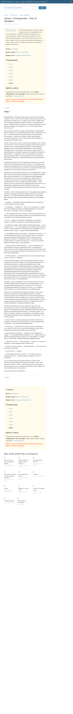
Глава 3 (11, 70)
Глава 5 (11, 77)
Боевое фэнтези (26, 55)
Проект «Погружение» (22, 52)
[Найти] (42, 7)
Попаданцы (18, 55)
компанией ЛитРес (19, 96)
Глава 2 (11, 67)
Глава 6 (11, 80)
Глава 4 (11, 73)
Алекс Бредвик (14, 49)
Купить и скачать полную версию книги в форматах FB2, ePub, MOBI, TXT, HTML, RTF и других (24, 100)
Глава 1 (11, 64)
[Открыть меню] (70, 1)
